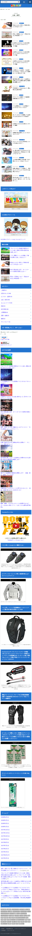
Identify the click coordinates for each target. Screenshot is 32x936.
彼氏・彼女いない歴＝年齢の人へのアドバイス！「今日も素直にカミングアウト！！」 (15, 428)
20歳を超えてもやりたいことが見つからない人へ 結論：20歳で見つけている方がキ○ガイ (16, 489)
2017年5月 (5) (5, 851)
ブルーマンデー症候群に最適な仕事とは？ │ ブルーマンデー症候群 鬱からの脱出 (16, 876)
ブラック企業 (12, 913)
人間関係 (4, 312)
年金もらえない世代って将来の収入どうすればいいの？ (19, 263)
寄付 (5, 919)
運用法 (13, 923)
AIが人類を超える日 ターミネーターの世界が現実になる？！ (19, 270)
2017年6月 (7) (5, 848)
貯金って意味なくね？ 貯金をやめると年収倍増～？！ (19, 277)
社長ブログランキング (6, 345)
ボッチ (18, 913)
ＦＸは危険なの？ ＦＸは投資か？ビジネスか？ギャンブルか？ (16, 382)
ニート (29, 911)
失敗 (27, 917)
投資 (3, 306)
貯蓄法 (22, 921)
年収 (8, 919)
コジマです (26, 883)
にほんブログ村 (5, 339)
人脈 (29, 915)
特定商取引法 (9, 928)
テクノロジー (5, 321)
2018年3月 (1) (5, 823)
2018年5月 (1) (5, 820)
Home (2, 928)
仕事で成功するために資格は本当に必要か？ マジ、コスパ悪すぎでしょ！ (15, 443)
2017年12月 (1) (5, 829)
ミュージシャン (4, 915)
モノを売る (11, 915)
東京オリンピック (20, 919)
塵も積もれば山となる (20, 917)
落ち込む (9, 921)
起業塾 (9, 923)
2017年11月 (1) (5, 833)
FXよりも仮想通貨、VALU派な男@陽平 (20, 897)
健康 (3, 318)
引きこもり (12, 919)
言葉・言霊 (14, 921)
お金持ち (9, 909)
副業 (2, 917)
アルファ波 (22, 909)
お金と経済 (3, 909)
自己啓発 (4, 309)
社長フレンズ (9, 933)
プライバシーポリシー (20, 928)
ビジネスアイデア (5, 913)
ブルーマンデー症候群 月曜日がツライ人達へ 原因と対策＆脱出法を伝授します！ (19, 250)
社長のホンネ (6, 293)
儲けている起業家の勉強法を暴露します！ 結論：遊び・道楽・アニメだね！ (15, 473)
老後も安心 (3, 921)
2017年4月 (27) (5, 855)
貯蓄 (19, 921)
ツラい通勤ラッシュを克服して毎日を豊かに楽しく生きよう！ (19, 256)
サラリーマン (4, 911)
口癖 (10, 917)
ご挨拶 (3, 290)
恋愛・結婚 (5, 315)
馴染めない (21, 923)
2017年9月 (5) (5, 839)
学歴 (2, 919)
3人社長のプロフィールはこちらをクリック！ (13, 239)
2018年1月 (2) (5, 826)
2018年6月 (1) (5, 817)
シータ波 (10, 911)
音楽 (17, 923)
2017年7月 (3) (5, 845)
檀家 (26, 919)
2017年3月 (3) (5, 858)
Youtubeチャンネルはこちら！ (16, 540)
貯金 (26, 921)
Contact (3, 930)
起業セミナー (4, 923)
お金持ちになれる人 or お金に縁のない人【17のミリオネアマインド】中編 (16, 397)
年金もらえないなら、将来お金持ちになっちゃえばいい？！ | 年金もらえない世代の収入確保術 (15, 891)
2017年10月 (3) (5, 836)
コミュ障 (27, 909)
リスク (21, 915)
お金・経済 (5, 299)
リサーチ (17, 915)
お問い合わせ (24, 2)
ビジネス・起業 (6, 296)
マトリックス (23, 913)
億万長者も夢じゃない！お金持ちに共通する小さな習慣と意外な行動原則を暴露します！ (15, 458)
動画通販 (6, 917)
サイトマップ (11, 930)
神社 (29, 919)
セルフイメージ (16, 911)
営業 (13, 917)
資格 (29, 921)
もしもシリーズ (6, 303)
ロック (25, 915)
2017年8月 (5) (5, 842)
